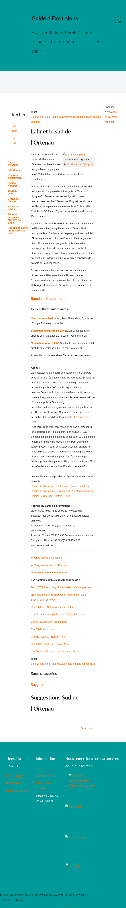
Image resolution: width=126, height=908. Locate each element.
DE (119, 17)
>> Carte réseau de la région (46, 557)
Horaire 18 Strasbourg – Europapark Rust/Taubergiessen (62, 491)
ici (32, 360)
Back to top (87, 728)
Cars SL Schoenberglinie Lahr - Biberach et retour (58, 614)
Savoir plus (63, 905)
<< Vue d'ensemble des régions (49, 572)
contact (40, 768)
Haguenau (56, 117)
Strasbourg (77, 117)
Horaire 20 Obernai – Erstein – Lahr (50, 496)
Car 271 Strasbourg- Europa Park (49, 622)
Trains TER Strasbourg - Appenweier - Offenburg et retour (62, 587)
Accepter (7, 900)
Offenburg (97, 117)
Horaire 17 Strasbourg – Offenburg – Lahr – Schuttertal (60, 486)
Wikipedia (88, 164)
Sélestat (66, 117)
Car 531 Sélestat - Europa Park (48, 636)
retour (52, 599)
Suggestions (40, 685)
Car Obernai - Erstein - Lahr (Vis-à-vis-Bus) (54, 651)
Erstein (47, 117)
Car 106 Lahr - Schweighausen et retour (52, 607)
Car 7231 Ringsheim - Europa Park (50, 644)
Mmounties (77, 164)
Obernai (66, 664)
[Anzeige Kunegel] (111, 117)
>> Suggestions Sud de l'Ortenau (49, 565)
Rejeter (20, 900)
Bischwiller (37, 117)
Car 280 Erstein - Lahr (43, 629)
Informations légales (47, 776)
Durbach (87, 117)
